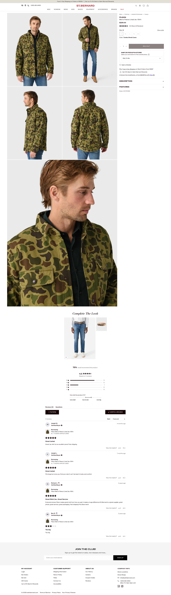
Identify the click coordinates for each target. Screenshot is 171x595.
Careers (88, 575)
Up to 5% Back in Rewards (29, 584)
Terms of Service (45, 592)
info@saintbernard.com (127, 578)
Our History (89, 571)
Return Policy (57, 575)
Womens (57, 9)
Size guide (160, 30)
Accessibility (57, 584)
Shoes (80, 9)
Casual (146, 14)
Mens (66, 9)
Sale (122, 9)
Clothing (126, 14)
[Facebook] (119, 586)
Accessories (103, 9)
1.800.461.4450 (125, 581)
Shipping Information (59, 571)
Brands (114, 9)
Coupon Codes (90, 578)
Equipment (90, 9)
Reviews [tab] (49, 407)
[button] (131, 26)
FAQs (55, 578)
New (48, 9)
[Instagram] (122, 586)
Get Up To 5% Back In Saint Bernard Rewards (99, 1)
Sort (108, 419)
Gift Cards (24, 581)
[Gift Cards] (22, 5)
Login (23, 571)
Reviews (88, 581)
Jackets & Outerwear (136, 14)
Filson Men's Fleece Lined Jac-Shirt (62, 432)
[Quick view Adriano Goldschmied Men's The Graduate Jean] (79, 338)
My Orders (24, 575)
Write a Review (118, 412)
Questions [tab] (59, 407)
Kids (72, 9)
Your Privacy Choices (68, 592)
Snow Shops (122, 575)
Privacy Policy (56, 592)
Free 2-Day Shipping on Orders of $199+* (70, 1)
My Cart (23, 578)
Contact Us (57, 581)
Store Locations (123, 572)
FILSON (122, 17)
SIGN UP (120, 558)
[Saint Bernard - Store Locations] (25, 5)
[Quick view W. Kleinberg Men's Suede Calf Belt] (101, 324)
